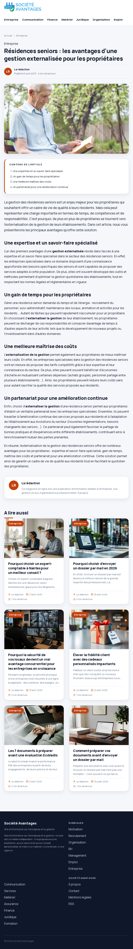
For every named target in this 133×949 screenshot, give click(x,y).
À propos (83, 492)
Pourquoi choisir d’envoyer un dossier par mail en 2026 (95, 565)
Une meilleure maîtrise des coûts (32, 181)
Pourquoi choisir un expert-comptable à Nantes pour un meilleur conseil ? (30, 568)
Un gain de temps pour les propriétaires (36, 176)
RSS (71, 904)
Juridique (82, 19)
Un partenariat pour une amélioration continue (40, 187)
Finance (52, 19)
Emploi (118, 19)
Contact (74, 891)
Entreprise (11, 19)
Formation (10, 924)
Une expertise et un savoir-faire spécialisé (38, 171)
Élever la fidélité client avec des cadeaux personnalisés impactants (94, 659)
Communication (32, 19)
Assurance (11, 904)
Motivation (76, 829)
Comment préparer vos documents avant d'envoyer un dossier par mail (95, 755)
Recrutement (77, 836)
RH (70, 849)
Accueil (8, 35)
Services (10, 891)
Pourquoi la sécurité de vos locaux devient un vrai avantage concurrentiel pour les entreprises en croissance (32, 662)
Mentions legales (80, 897)
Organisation (101, 19)
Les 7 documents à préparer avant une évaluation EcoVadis (32, 752)
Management (77, 855)
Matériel (67, 19)
